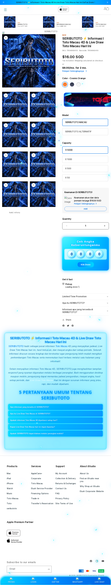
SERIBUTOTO (16, 346)
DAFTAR (55, 582)
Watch (10, 488)
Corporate (36, 478)
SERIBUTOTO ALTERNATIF (78, 131)
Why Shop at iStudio (90, 486)
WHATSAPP (77, 582)
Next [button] (107, 2)
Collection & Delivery (66, 478)
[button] (85, 296)
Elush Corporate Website (92, 491)
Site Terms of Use (64, 503)
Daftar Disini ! (89, 2)
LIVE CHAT (99, 582)
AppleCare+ (36, 473)
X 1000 (68, 159)
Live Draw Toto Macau (42, 380)
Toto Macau (62, 346)
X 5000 (69, 150)
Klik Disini (85, 264)
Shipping (78, 61)
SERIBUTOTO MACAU (76, 122)
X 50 (67, 177)
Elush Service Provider (42, 488)
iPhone (10, 483)
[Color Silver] (78, 84)
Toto (9, 503)
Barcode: (83, 50)
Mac (9, 473)
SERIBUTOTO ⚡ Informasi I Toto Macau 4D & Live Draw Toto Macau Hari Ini (55, 2)
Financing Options (40, 493)
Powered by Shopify (96, 575)
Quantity (66, 219)
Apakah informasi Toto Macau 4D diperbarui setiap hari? (33, 420)
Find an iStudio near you (89, 479)
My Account (61, 473)
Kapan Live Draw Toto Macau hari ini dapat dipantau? (32, 427)
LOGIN (33, 582)
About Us (84, 473)
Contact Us (61, 488)
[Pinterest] (73, 326)
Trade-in (35, 498)
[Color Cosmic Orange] (65, 84)
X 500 (68, 168)
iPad (9, 478)
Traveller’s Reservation (42, 503)
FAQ (58, 493)
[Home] (49, 20)
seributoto (12, 508)
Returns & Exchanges (66, 483)
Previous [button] (3, 2)
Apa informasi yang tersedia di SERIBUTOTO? (29, 407)
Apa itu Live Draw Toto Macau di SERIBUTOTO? (30, 414)
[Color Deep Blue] (72, 84)
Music (9, 493)
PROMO (11, 582)
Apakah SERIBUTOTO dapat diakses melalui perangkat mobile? (36, 434)
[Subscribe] (48, 569)
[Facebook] (64, 326)
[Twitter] (69, 326)
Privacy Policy (62, 498)
